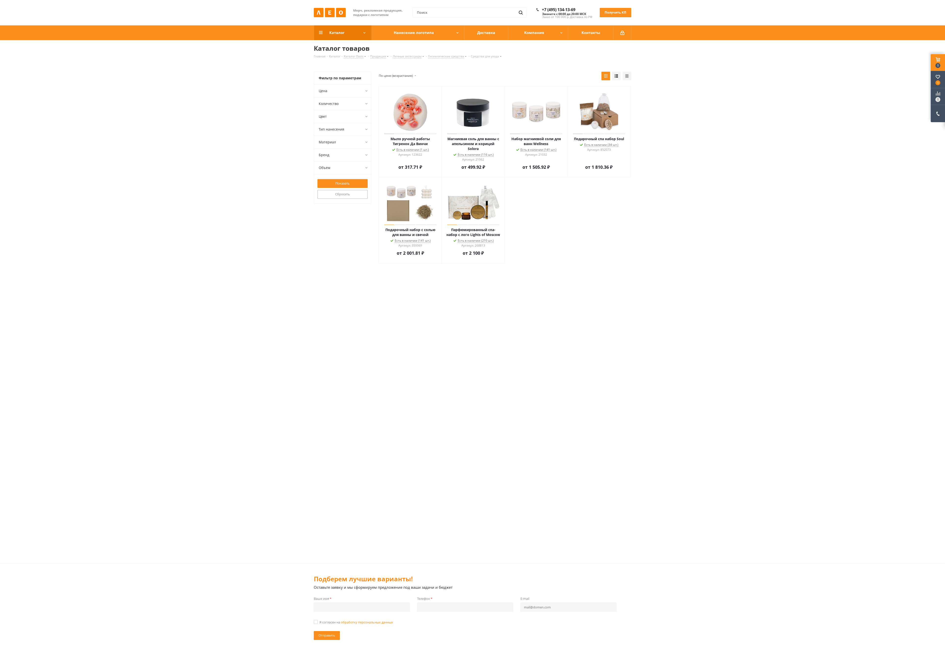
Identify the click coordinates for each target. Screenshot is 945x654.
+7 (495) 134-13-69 (558, 9)
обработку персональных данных (367, 622)
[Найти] (521, 12)
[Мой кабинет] (622, 32)
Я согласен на (356, 622)
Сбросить (342, 194)
